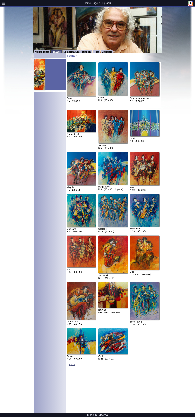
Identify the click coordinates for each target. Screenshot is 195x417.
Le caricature (71, 52)
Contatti (107, 52)
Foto (96, 52)
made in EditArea (97, 414)
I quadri (106, 3)
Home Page (91, 3)
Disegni (86, 52)
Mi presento (42, 52)
